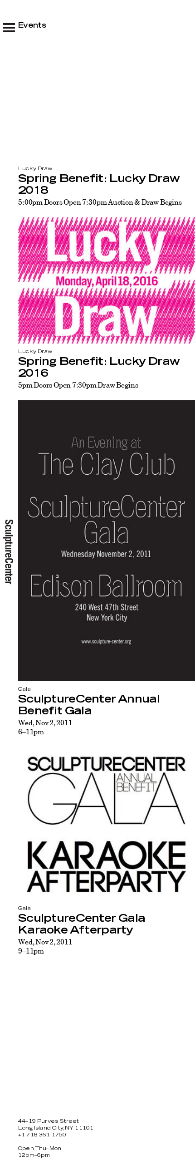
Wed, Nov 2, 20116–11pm (45, 727)
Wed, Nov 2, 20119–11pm (45, 946)
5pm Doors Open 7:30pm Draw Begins (78, 385)
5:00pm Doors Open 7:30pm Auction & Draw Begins (100, 202)
